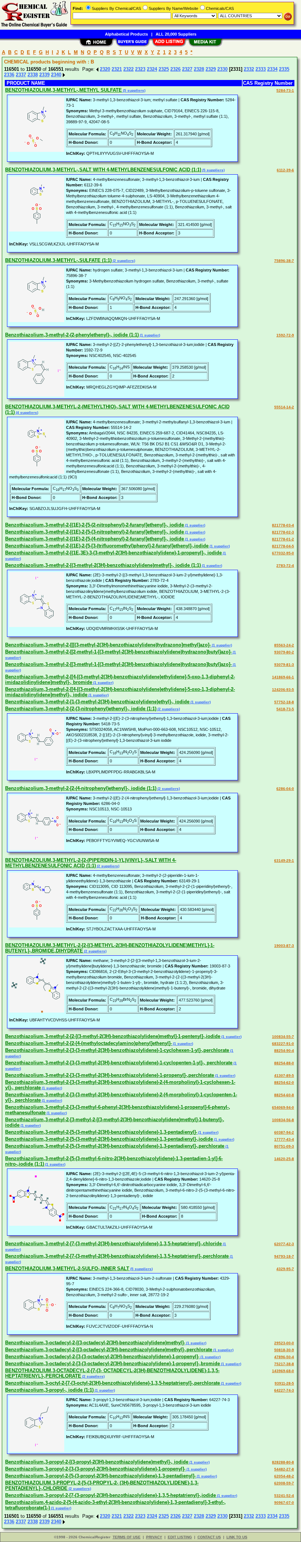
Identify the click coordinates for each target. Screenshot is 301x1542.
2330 (222, 69)
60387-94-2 (284, 1132)
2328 (199, 69)
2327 (187, 69)
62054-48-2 (284, 1476)
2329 (211, 69)
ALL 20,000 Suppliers (176, 34)
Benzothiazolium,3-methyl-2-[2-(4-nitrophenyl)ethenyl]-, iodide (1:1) (80, 788)
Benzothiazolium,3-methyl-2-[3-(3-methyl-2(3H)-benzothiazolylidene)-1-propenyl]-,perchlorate (109, 1075)
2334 (272, 69)
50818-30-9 (284, 1350)
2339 (44, 74)
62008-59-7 (284, 1483)
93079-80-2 (284, 652)
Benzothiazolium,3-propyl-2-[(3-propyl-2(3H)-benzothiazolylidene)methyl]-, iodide (96, 1462)
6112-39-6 (285, 170)
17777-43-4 (284, 1139)
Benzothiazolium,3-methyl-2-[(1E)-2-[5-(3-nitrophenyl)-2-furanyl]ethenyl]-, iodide (94, 532)
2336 (9, 74)
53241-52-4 (284, 1496)
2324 (152, 69)
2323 (140, 69)
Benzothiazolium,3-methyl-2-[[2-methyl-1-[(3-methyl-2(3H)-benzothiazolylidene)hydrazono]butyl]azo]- (118, 652)
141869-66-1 (283, 677)
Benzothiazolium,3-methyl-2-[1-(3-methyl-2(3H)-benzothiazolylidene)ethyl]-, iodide (97, 701)
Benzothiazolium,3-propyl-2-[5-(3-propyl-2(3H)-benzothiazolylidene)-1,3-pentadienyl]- (100, 1476)
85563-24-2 (284, 645)
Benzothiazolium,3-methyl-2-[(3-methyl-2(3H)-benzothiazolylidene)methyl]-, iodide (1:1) (103, 565)
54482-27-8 (284, 1469)
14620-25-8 (284, 1159)
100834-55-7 (283, 1037)
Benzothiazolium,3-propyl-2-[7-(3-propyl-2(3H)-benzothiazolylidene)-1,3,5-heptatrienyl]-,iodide (110, 1495)
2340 (56, 74)
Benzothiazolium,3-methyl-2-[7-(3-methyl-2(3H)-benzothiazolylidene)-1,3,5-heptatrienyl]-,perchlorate (117, 1256)
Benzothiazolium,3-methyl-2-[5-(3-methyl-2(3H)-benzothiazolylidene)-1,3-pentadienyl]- (101, 1132)
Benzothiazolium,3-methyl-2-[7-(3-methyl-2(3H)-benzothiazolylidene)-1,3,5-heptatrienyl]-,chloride (113, 1243)
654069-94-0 (283, 1107)
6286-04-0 (285, 789)
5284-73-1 (285, 90)
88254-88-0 (284, 1063)
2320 (105, 69)
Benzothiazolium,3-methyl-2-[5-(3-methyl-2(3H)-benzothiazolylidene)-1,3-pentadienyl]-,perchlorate (114, 1146)
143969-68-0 (283, 1371)
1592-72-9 (285, 335)
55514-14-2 (284, 407)
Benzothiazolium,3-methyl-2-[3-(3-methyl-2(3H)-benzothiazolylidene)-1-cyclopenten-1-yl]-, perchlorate (118, 1062)
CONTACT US (209, 1537)
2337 (21, 74)
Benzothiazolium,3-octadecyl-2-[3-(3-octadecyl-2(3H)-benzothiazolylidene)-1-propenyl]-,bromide (112, 1363)
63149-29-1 (284, 861)
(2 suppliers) (123, 261)
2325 (164, 69)
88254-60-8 (284, 1095)
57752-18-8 (284, 702)
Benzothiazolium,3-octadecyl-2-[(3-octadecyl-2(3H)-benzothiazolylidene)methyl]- (95, 1342)
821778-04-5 (283, 546)
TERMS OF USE (127, 1537)
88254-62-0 (284, 1082)
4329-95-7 (285, 1269)
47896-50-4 (284, 1357)
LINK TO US (236, 1537)
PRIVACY (154, 1537)
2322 (128, 69)
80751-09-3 (284, 1146)
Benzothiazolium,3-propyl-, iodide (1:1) (49, 1390)
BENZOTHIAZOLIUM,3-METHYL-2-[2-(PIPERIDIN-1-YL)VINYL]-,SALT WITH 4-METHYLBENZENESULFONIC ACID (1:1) (90, 862)
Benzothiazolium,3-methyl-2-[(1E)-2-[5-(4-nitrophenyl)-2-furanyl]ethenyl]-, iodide (94, 539)
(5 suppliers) (133, 90)
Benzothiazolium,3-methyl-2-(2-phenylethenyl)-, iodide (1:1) (72, 335)
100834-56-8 (283, 1120)
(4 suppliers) (26, 413)
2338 (33, 74)
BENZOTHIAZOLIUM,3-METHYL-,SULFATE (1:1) (58, 260)
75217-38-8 (284, 1364)
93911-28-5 (284, 1383)
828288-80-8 (283, 1462)
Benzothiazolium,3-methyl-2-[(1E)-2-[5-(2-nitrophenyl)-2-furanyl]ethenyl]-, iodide (94, 525)
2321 (117, 69)
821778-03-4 (283, 525)
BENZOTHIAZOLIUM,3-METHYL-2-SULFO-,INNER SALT (67, 1268)
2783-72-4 (285, 566)
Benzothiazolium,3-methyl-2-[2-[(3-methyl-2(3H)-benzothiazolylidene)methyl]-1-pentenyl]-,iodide (112, 1036)
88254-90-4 (284, 1051)
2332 (249, 69)
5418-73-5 (285, 709)
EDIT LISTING (180, 1537)
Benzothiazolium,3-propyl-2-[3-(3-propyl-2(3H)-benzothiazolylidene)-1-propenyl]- (95, 1469)
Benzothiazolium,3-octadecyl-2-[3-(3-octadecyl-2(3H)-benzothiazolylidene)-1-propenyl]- (102, 1356)
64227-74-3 (284, 1390)
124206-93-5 (283, 690)
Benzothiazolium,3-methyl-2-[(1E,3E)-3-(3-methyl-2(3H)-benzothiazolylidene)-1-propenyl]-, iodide (113, 552)
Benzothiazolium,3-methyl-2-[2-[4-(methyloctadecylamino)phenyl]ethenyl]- (88, 1043)
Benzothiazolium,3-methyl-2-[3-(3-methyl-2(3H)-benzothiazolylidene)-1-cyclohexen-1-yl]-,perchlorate (117, 1050)
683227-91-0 (283, 1044)
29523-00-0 (284, 1343)
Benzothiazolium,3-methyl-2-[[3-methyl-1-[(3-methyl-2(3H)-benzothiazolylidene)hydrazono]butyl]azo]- (118, 664)
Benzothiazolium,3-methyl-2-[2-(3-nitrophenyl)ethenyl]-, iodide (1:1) (80, 708)
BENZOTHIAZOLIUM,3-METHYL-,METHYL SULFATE (63, 90)
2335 (284, 69)
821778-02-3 (283, 532)
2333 (260, 69)
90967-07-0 (284, 1503)
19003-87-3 (284, 946)
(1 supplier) (149, 335)
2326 (175, 69)
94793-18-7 (284, 1256)
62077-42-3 (284, 1244)
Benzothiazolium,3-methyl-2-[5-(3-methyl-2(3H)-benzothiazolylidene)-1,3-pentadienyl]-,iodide (109, 1139)
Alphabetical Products (126, 34)
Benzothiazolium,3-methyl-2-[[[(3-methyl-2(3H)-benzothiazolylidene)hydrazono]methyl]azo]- (108, 645)
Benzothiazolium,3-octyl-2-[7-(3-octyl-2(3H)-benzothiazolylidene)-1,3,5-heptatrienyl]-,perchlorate (112, 1383)
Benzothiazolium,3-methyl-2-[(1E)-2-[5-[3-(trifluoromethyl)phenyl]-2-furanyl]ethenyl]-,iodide (106, 545)
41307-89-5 (284, 1075)
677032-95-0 (283, 553)
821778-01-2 (283, 539)
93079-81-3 (284, 665)
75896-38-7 (284, 261)
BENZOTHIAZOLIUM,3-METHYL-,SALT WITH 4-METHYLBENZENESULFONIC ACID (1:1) (103, 169)
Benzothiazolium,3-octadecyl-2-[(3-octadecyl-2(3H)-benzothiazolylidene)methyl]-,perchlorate (108, 1349)
